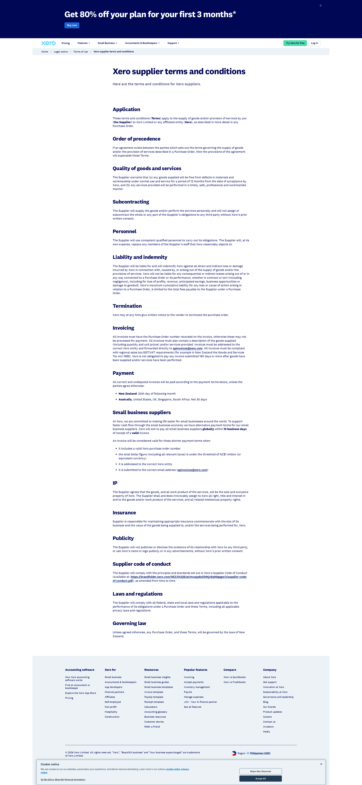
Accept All (261, 778)
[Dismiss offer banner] (320, 5)
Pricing (66, 43)
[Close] (321, 764)
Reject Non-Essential (260, 771)
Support (172, 43)
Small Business (106, 43)
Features (83, 43)
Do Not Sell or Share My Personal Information (63, 779)
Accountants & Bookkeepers (141, 43)
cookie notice (173, 769)
